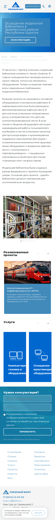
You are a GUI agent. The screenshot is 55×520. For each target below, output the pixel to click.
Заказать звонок (33, 6)
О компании (14, 452)
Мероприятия (42, 465)
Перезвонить (27, 431)
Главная (4, 57)
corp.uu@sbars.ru (12, 500)
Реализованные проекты (16, 254)
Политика (39, 469)
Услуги (9, 322)
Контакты (39, 452)
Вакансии (39, 456)
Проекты (14, 57)
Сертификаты (42, 460)
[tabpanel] (27, 217)
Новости (12, 473)
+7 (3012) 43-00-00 (13, 497)
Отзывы (11, 456)
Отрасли (12, 460)
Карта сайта (41, 473)
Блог (10, 478)
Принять (38, 513)
